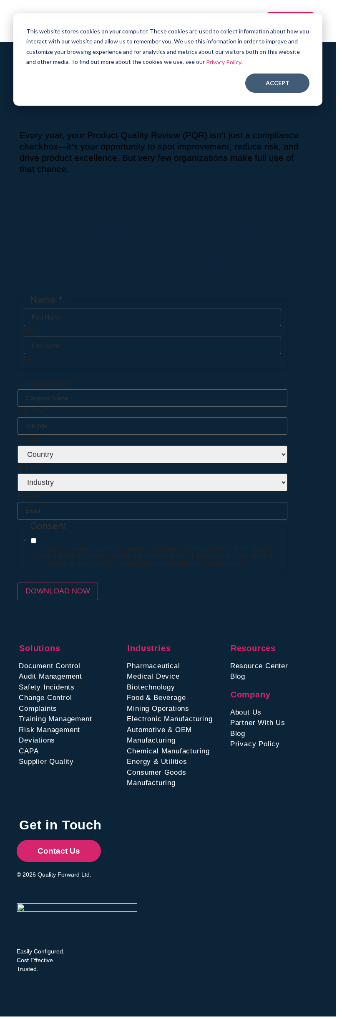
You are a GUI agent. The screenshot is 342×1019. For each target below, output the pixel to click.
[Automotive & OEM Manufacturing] (176, 735)
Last (30, 358)
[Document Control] (71, 666)
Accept (277, 82)
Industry (33, 467)
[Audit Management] (71, 676)
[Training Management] (71, 719)
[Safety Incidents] (71, 687)
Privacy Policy (223, 62)
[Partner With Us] (266, 722)
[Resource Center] (266, 666)
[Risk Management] (71, 730)
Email (29, 495)
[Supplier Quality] (71, 761)
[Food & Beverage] (176, 697)
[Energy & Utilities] (176, 761)
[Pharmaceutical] (176, 666)
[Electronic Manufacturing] (176, 719)
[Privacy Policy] (266, 744)
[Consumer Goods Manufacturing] (176, 777)
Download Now (57, 591)
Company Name (45, 383)
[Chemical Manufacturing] (176, 751)
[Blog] (266, 676)
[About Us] (266, 712)
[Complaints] (71, 708)
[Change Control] (71, 697)
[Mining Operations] (176, 708)
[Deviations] (71, 740)
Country (32, 439)
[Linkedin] (23, 985)
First (31, 330)
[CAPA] (71, 751)
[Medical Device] (176, 676)
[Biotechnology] (176, 687)
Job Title (33, 411)
